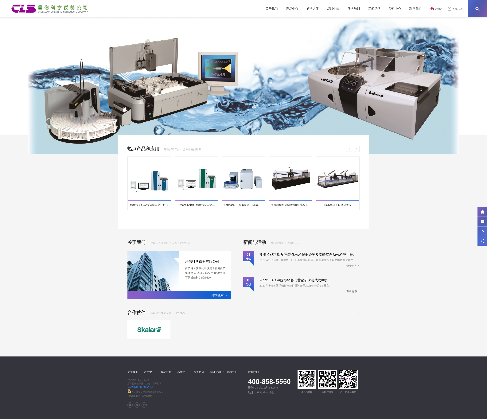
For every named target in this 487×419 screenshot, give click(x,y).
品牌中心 (333, 8)
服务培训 (354, 8)
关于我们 (272, 8)
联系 (482, 221)
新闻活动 (374, 8)
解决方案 (313, 8)
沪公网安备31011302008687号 (147, 391)
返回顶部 (482, 231)
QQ (482, 212)
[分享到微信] (137, 405)
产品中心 (292, 8)
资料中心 (395, 8)
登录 (454, 8)
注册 (461, 8)
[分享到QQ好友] (130, 405)
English (438, 8)
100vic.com (146, 395)
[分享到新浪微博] (144, 405)
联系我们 (415, 8)
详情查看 (219, 295)
